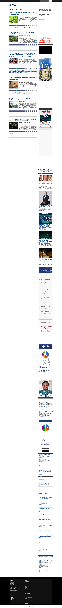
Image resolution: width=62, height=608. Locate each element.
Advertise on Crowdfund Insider (28, 597)
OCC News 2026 (44, 456)
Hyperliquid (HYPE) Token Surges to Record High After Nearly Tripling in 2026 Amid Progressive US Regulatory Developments (45, 407)
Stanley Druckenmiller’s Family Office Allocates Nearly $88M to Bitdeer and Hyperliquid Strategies (44, 416)
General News (26, 582)
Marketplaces (15, 0)
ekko (19, 46)
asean (21, 27)
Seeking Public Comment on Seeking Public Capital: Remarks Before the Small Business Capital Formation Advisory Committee (45, 536)
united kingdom (30, 93)
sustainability (21, 72)
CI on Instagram (12, 598)
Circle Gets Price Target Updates (44, 402)
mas (9, 134)
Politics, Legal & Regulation (21, 133)
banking (21, 70)
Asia (16, 27)
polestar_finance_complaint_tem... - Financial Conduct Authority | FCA (45, 569)
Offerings (19, 0)
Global (17, 92)
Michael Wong (30, 15)
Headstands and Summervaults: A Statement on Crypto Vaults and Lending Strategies (45, 525)
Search (50, 0)
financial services (22, 46)
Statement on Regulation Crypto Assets (45, 488)
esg (32, 133)
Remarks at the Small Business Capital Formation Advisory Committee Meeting (45, 531)
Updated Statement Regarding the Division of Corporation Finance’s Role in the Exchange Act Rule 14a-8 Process (45, 498)
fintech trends (32, 46)
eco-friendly (10, 71)
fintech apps (29, 71)
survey (18, 72)
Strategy (26, 586)
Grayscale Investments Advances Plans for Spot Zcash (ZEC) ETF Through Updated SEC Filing (46, 411)
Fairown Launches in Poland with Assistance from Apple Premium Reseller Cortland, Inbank (22, 99)
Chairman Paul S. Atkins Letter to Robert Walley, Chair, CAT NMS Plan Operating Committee (45, 503)
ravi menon (21, 134)
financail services (14, 114)
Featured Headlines (27, 581)
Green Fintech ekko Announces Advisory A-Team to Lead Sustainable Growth (23, 33)
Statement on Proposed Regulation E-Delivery (45, 550)
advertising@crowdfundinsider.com (17, 592)
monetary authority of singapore (15, 134)
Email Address (41, 15)
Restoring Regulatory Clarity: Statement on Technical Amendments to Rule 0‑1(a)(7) (45, 520)
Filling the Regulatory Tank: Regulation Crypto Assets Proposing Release (45, 484)
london (23, 93)
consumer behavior (27, 70)
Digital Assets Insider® (12, 585)
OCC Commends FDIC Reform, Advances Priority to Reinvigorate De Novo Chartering (45, 471)
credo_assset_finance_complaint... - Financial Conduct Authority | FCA (46, 557)
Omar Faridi (28, 35)
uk (27, 93)
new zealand (15, 72)
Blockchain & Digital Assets (26, 0)
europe (35, 92)
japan (12, 72)
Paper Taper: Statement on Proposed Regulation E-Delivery (44, 545)
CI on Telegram (11, 599)
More (37, 0)
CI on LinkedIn (11, 597)
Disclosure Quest (12, 584)
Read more (40, 480)
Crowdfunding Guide (27, 599)
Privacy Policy (26, 603)
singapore (29, 27)
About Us (26, 598)
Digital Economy (29, 92)
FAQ (25, 600)
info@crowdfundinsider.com (14, 590)
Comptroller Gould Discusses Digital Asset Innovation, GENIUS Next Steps (45, 459)
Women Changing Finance (28, 593)
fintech (23, 27)
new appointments (14, 47)
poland (31, 114)
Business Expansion (24, 92)
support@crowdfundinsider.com (15, 591)
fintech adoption (28, 46)
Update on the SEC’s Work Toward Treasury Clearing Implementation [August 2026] (45, 509)
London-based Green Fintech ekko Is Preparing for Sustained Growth (22, 78)
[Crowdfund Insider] (14, 6)
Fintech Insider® (12, 583)
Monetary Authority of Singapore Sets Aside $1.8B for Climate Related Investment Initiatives (22, 120)
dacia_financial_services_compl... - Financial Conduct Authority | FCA (45, 561)
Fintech (33, 0)
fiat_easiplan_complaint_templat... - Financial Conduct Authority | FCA (45, 573)
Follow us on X (45, 450)
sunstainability (29, 134)
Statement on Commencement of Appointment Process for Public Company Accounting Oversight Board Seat (45, 492)
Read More (27, 22)
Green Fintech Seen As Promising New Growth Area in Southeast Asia (23, 13)
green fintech (26, 27)
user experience (26, 72)
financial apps (15, 71)
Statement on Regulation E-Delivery (44, 541)
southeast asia (34, 27)
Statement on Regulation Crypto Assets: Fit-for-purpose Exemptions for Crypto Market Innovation (45, 478)
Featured (10, 0)
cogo (23, 70)
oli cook (18, 47)
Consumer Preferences (33, 70)
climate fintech (34, 112)
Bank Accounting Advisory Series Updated (45, 467)
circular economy (29, 112)
